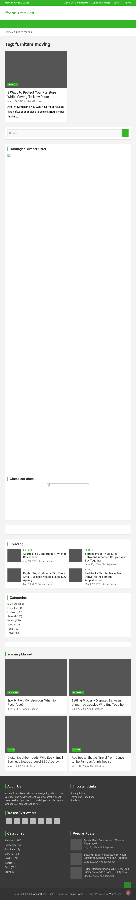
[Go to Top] (127, 885)
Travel (88, 570)
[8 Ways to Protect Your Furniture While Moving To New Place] (36, 69)
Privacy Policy (77, 793)
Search (125, 133)
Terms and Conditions (82, 796)
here (38, 803)
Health (10, 620)
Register (127, 2)
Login (116, 2)
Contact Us (82, 2)
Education (12, 608)
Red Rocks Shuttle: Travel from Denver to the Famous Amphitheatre (104, 577)
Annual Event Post (43, 894)
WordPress (115, 894)
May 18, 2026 (30, 584)
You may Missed (19, 654)
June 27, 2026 (92, 564)
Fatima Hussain (34, 101)
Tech (25, 570)
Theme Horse (75, 894)
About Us (68, 2)
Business (27, 550)
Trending (16, 544)
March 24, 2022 (15, 101)
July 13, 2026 (30, 561)
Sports (11, 624)
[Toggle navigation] (9, 24)
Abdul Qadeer (46, 561)
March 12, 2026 (93, 584)
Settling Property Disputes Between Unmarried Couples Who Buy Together (106, 557)
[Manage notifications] (128, 892)
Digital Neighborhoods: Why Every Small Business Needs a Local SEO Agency (44, 577)
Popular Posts (83, 833)
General (12, 84)
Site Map (75, 800)
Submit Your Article (101, 2)
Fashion (11, 612)
